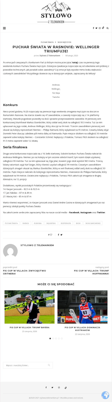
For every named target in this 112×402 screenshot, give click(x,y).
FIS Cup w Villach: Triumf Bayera (29, 327)
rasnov (26, 223)
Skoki (78, 223)
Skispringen (66, 223)
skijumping (51, 223)
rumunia (37, 223)
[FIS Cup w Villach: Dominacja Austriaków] (82, 307)
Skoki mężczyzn (64, 42)
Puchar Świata (47, 42)
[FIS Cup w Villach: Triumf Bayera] (30, 307)
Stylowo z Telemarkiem (50, 55)
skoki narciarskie (92, 223)
